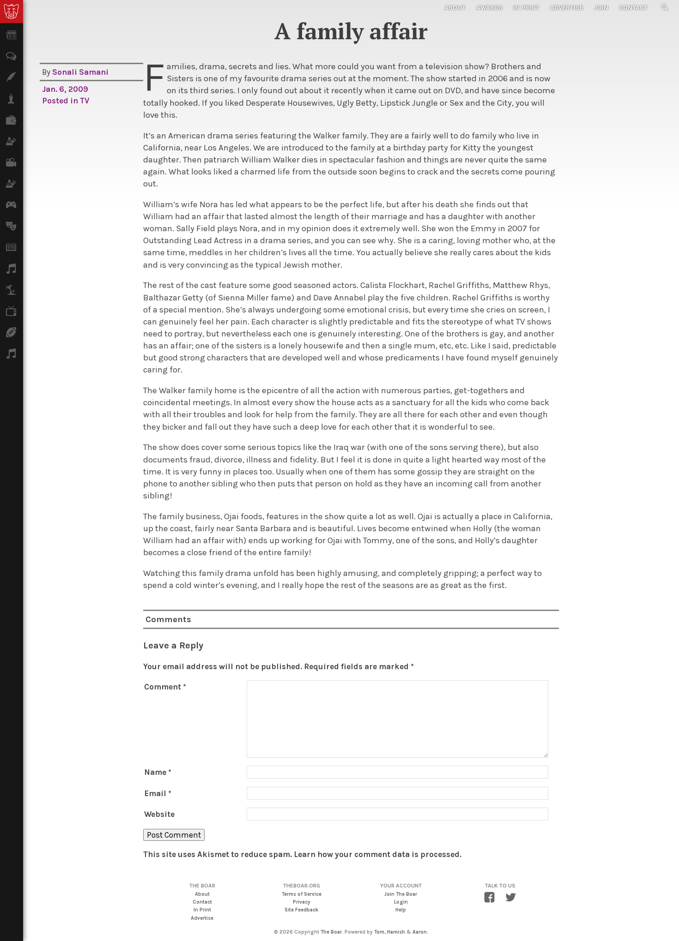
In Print (526, 8)
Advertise (566, 8)
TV (84, 100)
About (455, 8)
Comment (165, 686)
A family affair (351, 31)
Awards (489, 8)
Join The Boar (400, 894)
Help (400, 910)
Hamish (396, 932)
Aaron (419, 932)
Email (157, 793)
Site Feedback (301, 910)
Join (601, 8)
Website (159, 814)
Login (401, 902)
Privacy (301, 902)
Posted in (61, 100)
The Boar (331, 932)
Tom (379, 932)
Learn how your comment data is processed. (377, 854)
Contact (633, 8)
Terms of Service (301, 894)
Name (157, 772)
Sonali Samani (80, 72)
